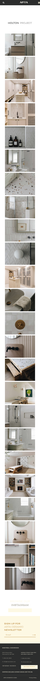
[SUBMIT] (32, 635)
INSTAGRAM (5, 665)
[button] (3, 2)
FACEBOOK (13, 665)
